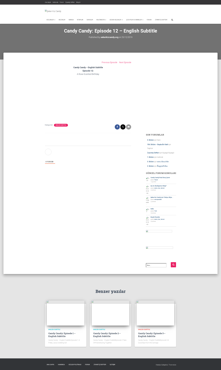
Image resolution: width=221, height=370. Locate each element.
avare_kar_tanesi (159, 188)
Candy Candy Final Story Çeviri (160, 177)
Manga (71, 20)
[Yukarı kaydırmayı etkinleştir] (216, 365)
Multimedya (100, 20)
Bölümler (50, 20)
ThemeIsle (172, 365)
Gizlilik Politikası (75, 364)
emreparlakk (158, 199)
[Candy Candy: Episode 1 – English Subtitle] (66, 313)
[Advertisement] (134, 11)
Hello (152, 209)
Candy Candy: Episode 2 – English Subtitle (107, 335)
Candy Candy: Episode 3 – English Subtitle (151, 335)
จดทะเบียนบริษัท (163, 162)
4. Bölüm (150, 140)
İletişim (78, 2)
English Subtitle (61, 125)
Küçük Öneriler (155, 217)
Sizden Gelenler (116, 20)
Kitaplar (80, 20)
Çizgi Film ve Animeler (134, 20)
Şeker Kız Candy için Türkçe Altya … (162, 197)
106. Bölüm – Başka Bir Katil (157, 144)
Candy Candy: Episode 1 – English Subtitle (62, 335)
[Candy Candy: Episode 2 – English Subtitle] (110, 313)
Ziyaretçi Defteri (70, 2)
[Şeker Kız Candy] (53, 11)
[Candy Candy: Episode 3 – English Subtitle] (155, 313)
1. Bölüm (150, 157)
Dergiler (90, 20)
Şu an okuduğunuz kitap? (159, 186)
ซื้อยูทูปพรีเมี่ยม (162, 166)
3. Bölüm (150, 162)
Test (155, 211)
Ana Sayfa (48, 2)
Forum (62, 2)
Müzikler (62, 20)
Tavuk (156, 180)
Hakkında (55, 2)
